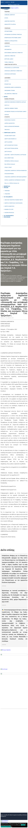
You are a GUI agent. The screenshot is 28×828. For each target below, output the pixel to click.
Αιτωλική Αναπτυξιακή (10, 135)
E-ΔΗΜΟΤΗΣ (7, 2)
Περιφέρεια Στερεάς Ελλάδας (12, 161)
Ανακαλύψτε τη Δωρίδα (10, 24)
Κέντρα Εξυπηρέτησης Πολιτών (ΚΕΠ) (13, 203)
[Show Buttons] (4, 820)
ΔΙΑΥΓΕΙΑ (7, 81)
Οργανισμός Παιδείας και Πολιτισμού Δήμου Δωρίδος (15, 113)
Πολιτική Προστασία (9, 212)
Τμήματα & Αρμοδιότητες (11, 41)
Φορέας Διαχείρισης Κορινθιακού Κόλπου (15, 180)
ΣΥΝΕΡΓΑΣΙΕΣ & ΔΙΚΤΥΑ (9, 132)
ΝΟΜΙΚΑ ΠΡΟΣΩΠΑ (6, 789)
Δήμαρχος (7, 46)
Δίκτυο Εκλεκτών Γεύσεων (11, 145)
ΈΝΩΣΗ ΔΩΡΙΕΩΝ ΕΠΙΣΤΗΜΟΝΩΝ (12, 126)
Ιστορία (6, 18)
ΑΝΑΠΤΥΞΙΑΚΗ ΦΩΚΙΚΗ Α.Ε (10, 138)
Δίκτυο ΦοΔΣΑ (8, 151)
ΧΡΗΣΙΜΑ (3, 796)
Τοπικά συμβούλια (9, 62)
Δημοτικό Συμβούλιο (10, 55)
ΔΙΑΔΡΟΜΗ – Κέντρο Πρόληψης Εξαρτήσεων (15, 154)
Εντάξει (23, 825)
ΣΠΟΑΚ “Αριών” (8, 167)
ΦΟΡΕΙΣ (6, 96)
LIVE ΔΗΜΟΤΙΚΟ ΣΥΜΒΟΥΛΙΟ (11, 93)
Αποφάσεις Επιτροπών (10, 74)
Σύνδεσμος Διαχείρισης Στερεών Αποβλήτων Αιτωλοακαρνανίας (16, 172)
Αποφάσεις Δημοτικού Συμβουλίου (13, 70)
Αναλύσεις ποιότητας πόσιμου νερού (14, 200)
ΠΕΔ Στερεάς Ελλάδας (10, 164)
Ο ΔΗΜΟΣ (6, 9)
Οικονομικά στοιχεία (10, 90)
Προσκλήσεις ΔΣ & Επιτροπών (12, 67)
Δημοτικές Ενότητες (10, 21)
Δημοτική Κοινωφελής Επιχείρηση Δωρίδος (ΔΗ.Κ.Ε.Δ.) (15, 103)
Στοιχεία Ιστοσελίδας (17, 815)
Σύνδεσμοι (7, 193)
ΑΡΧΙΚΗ (2, 274)
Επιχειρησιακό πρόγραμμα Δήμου (13, 37)
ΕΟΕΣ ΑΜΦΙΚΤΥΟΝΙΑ (9, 158)
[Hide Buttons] (4, 822)
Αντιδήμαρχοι (8, 49)
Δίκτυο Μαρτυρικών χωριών (11, 148)
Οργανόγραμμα (8, 31)
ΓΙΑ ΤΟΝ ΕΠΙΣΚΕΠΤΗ (6, 802)
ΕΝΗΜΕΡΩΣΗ (4, 794)
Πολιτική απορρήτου (5, 826)
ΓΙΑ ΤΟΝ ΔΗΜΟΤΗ (5, 799)
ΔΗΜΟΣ (2, 2)
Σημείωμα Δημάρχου (10, 14)
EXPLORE (12, 2)
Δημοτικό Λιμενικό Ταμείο (11, 108)
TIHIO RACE (7, 129)
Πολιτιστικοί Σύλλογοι (10, 120)
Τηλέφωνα (7, 190)
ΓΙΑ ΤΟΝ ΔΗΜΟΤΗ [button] (8, 196)
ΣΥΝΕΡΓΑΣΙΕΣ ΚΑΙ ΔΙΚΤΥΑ (7, 791)
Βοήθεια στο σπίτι (9, 209)
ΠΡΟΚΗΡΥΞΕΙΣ (8, 84)
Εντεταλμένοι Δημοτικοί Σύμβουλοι (14, 52)
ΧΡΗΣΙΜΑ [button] (6, 187)
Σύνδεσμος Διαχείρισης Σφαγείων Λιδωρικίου (16, 176)
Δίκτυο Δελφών (8, 142)
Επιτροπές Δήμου (9, 59)
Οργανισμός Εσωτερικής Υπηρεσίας (13, 34)
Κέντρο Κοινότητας (9, 206)
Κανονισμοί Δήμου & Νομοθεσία (13, 87)
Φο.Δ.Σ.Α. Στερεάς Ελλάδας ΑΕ (12, 183)
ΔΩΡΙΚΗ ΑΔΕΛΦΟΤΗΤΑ (10, 123)
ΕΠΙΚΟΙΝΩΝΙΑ (7, 217)
